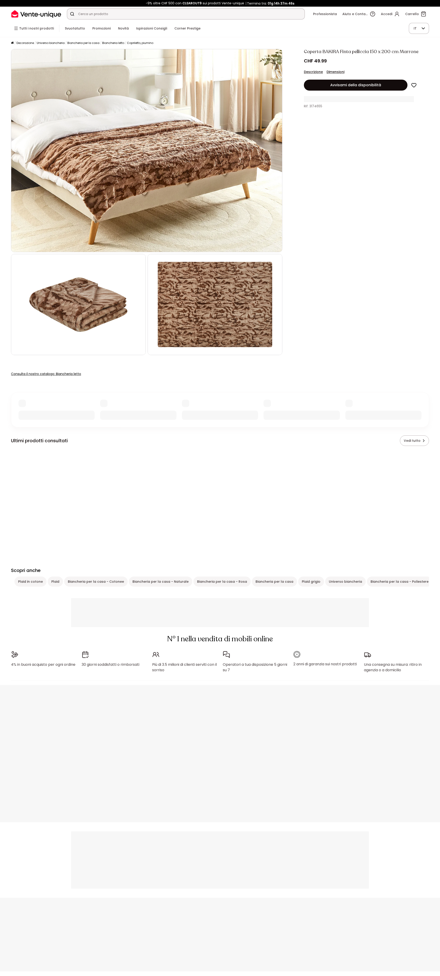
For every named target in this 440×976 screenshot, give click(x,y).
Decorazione (25, 43)
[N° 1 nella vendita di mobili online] (36, 14)
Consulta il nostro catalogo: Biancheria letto (46, 374)
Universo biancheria (51, 43)
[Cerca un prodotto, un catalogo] (72, 14)
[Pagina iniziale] (12, 43)
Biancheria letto (113, 43)
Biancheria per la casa (83, 43)
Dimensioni (335, 72)
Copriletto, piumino (140, 43)
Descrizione (313, 72)
